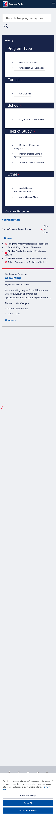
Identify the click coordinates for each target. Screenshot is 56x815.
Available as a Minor (28, 197)
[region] (28, 794)
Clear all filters (46, 229)
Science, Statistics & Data (31, 162)
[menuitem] (30, 62)
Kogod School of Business (31, 119)
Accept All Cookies (27, 810)
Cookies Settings (28, 795)
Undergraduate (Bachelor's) (32, 68)
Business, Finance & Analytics (26, 147)
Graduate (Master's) (28, 62)
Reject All (28, 803)
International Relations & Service (28, 155)
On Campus (25, 93)
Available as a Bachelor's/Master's (23, 190)
